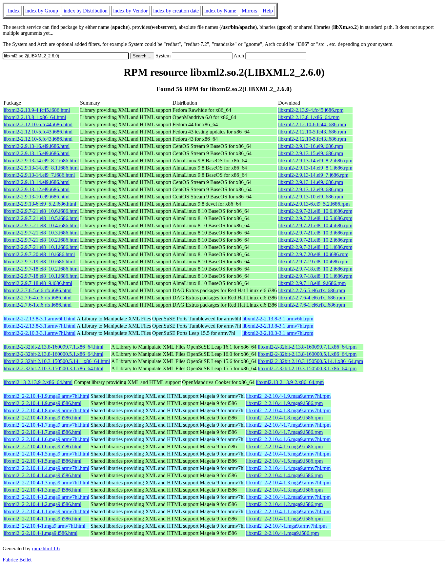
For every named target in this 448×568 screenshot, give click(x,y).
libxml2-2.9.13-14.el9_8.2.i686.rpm (315, 160)
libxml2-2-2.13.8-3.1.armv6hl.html (39, 318)
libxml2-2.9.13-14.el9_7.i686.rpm (313, 175)
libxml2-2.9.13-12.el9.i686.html (37, 189)
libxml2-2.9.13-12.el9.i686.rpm (310, 189)
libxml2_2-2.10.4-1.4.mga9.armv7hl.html (46, 468)
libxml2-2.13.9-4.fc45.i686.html (37, 110)
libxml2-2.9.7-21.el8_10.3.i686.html (41, 232)
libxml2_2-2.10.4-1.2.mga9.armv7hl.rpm (288, 497)
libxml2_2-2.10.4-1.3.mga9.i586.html (42, 490)
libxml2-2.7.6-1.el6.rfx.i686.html (37, 305)
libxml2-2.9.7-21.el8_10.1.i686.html (41, 247)
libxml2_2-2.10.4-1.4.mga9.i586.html (42, 475)
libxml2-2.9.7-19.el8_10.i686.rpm (313, 261)
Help (268, 10)
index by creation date (176, 10)
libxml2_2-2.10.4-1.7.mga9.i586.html (42, 432)
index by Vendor (130, 10)
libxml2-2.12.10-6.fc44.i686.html (38, 124)
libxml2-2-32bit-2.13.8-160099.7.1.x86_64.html (53, 347)
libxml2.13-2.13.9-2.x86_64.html (38, 382)
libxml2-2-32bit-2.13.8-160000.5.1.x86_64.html (53, 354)
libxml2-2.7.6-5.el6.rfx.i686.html (37, 290)
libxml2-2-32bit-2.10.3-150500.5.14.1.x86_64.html (57, 361)
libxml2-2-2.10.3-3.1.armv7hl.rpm (277, 333)
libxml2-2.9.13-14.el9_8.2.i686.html (41, 160)
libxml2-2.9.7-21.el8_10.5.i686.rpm (315, 218)
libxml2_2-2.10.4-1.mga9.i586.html (40, 533)
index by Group (41, 10)
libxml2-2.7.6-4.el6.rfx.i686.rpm (311, 297)
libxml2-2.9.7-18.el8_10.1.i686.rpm (315, 276)
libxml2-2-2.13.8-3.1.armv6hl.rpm (277, 318)
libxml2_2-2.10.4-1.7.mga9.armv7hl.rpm (288, 425)
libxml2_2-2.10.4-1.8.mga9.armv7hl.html (46, 410)
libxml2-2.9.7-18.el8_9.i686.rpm (312, 283)
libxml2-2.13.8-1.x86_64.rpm (308, 117)
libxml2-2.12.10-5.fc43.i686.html (38, 131)
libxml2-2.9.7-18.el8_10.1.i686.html (41, 276)
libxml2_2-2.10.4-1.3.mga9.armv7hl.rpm (288, 482)
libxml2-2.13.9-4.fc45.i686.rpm (310, 110)
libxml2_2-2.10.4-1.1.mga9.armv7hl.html (46, 511)
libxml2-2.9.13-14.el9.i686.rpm (310, 182)
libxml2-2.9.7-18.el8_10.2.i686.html (41, 269)
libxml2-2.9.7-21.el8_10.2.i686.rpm (315, 240)
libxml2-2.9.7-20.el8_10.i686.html (39, 254)
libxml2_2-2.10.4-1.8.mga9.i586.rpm (284, 417)
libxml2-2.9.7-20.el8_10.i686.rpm (313, 254)
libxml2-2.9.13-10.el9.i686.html (37, 196)
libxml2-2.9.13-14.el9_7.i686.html (39, 175)
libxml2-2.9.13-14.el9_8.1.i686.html (41, 168)
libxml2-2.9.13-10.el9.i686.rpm (310, 196)
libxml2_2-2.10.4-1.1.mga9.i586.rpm (284, 518)
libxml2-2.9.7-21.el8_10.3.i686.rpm (315, 232)
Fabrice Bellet (17, 559)
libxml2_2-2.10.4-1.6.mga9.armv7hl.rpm (288, 439)
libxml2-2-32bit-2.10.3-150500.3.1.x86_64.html (53, 368)
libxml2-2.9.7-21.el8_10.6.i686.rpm (315, 211)
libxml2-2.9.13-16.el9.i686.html (37, 146)
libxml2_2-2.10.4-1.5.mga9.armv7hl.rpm (288, 453)
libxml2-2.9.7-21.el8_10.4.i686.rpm (315, 225)
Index (14, 10)
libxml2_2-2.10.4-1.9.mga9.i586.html (42, 403)
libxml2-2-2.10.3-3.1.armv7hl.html (39, 333)
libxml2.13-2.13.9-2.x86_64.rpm (290, 382)
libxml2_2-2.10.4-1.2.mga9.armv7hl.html (46, 497)
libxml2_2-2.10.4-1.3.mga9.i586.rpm (284, 490)
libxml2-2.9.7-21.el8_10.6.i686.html (41, 211)
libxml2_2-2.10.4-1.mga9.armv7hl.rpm (286, 526)
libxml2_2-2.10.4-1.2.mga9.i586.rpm (284, 504)
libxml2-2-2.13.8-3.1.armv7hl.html (39, 326)
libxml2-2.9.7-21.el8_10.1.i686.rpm (315, 247)
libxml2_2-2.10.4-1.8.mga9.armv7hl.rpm (288, 410)
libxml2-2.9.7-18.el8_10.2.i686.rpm (315, 269)
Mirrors (249, 10)
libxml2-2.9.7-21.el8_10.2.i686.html (41, 240)
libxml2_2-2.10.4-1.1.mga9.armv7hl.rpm (288, 511)
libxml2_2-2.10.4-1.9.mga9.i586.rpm (284, 403)
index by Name (220, 10)
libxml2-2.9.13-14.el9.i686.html (37, 182)
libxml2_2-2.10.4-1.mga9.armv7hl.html (44, 526)
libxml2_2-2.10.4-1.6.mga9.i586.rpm (284, 446)
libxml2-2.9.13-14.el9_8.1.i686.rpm (315, 168)
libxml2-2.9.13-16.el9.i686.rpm (310, 146)
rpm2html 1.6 (46, 548)
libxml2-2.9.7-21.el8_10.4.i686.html (41, 225)
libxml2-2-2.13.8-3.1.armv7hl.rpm (277, 326)
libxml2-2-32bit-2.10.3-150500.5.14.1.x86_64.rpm (310, 361)
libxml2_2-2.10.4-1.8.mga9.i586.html (42, 417)
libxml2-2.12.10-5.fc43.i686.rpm (312, 131)
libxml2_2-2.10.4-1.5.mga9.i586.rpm (284, 461)
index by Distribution (86, 10)
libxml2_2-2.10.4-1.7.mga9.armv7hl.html (46, 425)
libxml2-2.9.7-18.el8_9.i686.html (38, 283)
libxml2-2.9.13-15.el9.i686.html (37, 153)
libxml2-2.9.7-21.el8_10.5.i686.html (41, 218)
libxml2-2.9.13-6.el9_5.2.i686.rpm (314, 204)
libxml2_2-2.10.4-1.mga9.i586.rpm (282, 533)
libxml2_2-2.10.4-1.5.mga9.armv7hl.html (46, 453)
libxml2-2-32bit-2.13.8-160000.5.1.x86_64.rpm (307, 354)
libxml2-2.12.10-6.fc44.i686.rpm (312, 124)
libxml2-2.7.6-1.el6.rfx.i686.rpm (311, 305)
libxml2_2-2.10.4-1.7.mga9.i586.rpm (284, 432)
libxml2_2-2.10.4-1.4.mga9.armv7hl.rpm (288, 468)
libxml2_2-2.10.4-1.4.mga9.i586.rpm (284, 475)
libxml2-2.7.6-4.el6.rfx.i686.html (37, 297)
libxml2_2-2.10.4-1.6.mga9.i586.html (42, 446)
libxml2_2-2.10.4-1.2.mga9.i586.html (42, 504)
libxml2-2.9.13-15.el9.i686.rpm (310, 153)
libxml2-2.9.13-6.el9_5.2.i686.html (40, 204)
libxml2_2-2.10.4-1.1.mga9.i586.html (42, 518)
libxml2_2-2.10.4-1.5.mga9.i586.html (42, 461)
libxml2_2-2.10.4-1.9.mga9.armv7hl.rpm (288, 396)
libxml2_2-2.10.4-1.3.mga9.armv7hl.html (46, 482)
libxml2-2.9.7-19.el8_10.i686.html (39, 261)
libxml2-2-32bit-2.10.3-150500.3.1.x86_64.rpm (307, 368)
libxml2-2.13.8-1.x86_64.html (35, 117)
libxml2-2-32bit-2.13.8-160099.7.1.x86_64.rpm (307, 347)
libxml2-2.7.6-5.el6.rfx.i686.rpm (311, 290)
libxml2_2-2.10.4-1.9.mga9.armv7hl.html (46, 396)
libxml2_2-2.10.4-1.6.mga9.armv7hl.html (46, 439)
